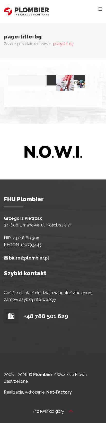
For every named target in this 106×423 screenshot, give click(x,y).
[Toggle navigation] (100, 8)
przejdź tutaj (63, 44)
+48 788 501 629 (45, 316)
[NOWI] (53, 151)
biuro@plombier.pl (29, 258)
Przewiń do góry (49, 411)
